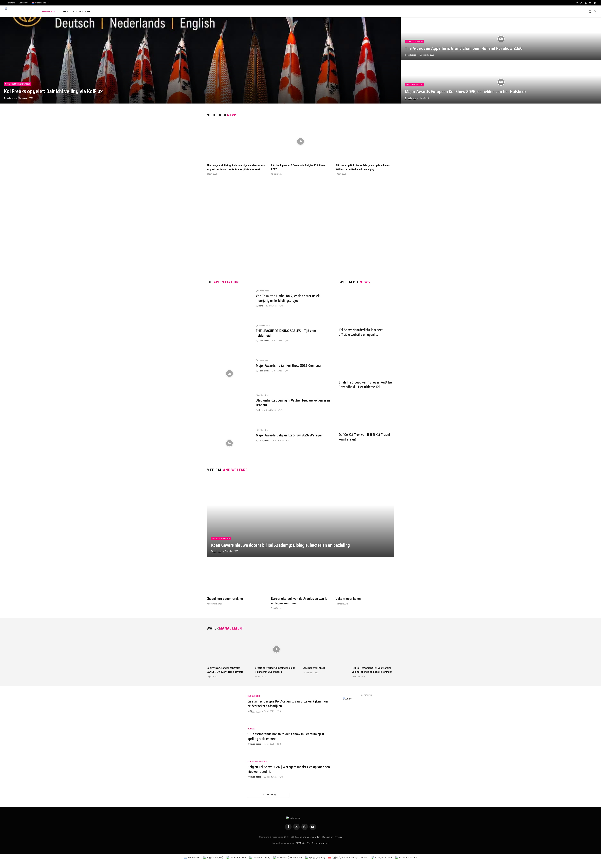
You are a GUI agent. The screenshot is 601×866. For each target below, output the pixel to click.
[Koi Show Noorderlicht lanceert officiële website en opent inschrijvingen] (366, 307)
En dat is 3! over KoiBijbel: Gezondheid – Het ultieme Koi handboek (366, 384)
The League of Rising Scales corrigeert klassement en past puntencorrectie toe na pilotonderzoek (236, 167)
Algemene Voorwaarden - (309, 837)
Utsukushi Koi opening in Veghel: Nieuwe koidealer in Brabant (293, 402)
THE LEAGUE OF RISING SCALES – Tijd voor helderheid (286, 333)
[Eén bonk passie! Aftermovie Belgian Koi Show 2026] (300, 141)
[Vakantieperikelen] (365, 578)
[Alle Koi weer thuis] (324, 649)
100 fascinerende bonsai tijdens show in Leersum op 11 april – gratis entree (285, 736)
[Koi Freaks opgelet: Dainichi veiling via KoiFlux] (200, 60)
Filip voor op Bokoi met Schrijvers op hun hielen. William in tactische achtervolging (363, 167)
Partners (11, 2)
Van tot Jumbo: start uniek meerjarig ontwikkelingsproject (288, 298)
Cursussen (253, 696)
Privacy (338, 837)
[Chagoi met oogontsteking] (236, 578)
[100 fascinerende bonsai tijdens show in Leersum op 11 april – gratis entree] (225, 738)
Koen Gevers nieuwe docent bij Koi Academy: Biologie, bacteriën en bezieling (280, 545)
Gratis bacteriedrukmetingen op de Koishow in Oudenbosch (275, 670)
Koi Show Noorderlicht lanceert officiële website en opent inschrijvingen (361, 332)
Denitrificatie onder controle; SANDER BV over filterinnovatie (225, 670)
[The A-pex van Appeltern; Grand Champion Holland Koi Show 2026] (501, 38)
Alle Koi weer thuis (314, 668)
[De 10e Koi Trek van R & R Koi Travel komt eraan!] (366, 411)
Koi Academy (81, 11)
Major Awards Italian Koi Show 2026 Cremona (288, 365)
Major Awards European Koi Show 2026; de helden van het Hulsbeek (466, 91)
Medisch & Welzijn (221, 538)
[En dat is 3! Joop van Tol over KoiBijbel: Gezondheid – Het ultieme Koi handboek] (366, 359)
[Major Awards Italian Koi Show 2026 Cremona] (229, 373)
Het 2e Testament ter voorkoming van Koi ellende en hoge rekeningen (372, 670)
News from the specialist (17, 84)
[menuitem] (40, 2)
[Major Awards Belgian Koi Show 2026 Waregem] (229, 443)
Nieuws (47, 11)
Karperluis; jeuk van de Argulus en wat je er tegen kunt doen (299, 600)
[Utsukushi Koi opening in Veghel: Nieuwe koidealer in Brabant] (229, 408)
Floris (260, 305)
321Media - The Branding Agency (312, 843)
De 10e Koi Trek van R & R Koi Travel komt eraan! (364, 437)
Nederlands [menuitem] (194, 857)
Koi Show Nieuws (414, 84)
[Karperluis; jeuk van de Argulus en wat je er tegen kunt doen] (300, 578)
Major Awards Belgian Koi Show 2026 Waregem (290, 435)
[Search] (594, 11)
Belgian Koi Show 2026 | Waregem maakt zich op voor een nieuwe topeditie (288, 769)
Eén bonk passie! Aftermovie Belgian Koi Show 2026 (298, 167)
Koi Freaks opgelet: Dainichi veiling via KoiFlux (53, 91)
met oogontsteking (225, 598)
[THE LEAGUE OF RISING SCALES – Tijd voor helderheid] (229, 339)
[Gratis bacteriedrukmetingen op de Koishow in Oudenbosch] (276, 649)
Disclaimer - (328, 837)
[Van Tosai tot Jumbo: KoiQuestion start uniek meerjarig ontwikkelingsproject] (229, 304)
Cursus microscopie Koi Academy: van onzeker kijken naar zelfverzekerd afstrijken (287, 703)
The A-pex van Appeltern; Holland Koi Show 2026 (464, 48)
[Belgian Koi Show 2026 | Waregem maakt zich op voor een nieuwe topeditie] (225, 771)
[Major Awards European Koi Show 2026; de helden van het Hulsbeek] (501, 82)
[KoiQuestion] (19, 11)
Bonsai (251, 728)
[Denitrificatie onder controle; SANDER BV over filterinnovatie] (228, 649)
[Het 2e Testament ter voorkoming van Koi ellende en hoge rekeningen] (373, 649)
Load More (267, 794)
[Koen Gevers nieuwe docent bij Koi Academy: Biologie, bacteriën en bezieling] (300, 517)
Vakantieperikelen (348, 598)
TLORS (64, 11)
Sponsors (23, 2)
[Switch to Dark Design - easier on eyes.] (590, 11)
